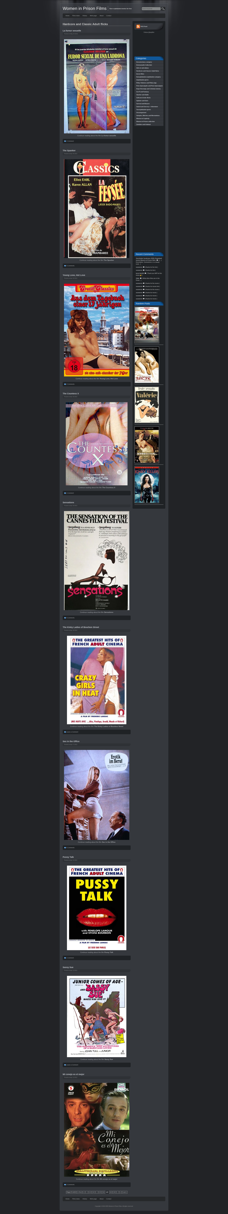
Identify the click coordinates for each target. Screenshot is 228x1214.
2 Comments (70, 384)
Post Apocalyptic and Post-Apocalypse (149, 86)
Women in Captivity (142, 118)
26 (103, 1192)
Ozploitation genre (142, 80)
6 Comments (70, 847)
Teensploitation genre (143, 109)
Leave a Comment (72, 732)
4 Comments (70, 618)
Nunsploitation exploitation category (148, 77)
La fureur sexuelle (72, 30)
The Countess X (71, 393)
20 (93, 1192)
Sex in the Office (71, 741)
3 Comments (70, 266)
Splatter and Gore (142, 101)
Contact (108, 16)
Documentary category (144, 62)
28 (111, 1192)
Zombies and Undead (143, 124)
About (101, 16)
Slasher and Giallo (142, 95)
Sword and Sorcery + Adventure (147, 106)
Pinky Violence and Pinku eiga (146, 83)
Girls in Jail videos (142, 68)
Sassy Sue (68, 967)
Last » (125, 1192)
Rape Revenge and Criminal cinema (148, 89)
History (85, 16)
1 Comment (70, 141)
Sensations (68, 502)
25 (100, 1192)
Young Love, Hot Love (74, 275)
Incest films (140, 74)
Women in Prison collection (145, 121)
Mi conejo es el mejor (73, 1074)
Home (67, 16)
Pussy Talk (68, 857)
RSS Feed (144, 26)
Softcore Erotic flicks (143, 98)
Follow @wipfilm (149, 32)
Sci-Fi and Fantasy (142, 92)
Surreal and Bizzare (143, 104)
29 (114, 1192)
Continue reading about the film (96, 136)
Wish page (93, 16)
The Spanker (69, 150)
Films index (76, 16)
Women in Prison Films (85, 8)
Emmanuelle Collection (144, 65)
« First (80, 1192)
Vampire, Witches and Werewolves (148, 115)
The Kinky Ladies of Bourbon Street (81, 627)
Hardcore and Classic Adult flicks (147, 71)
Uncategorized (141, 112)
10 (90, 1192)
